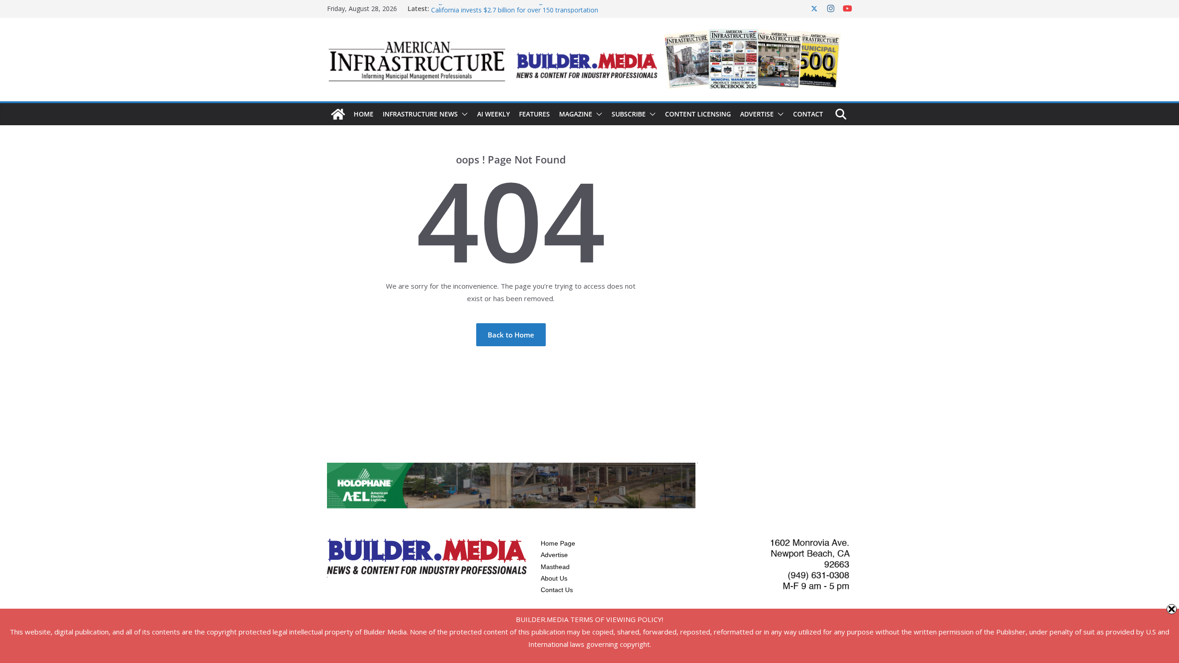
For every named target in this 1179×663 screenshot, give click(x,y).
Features (534, 114)
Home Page (558, 543)
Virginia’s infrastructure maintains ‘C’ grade (493, 8)
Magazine (575, 114)
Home (364, 114)
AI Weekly (493, 114)
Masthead (555, 566)
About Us (554, 578)
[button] (463, 114)
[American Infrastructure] (338, 114)
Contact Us (557, 589)
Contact (808, 114)
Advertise (757, 114)
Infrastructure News (420, 114)
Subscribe (629, 114)
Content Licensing (698, 114)
